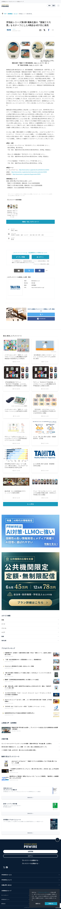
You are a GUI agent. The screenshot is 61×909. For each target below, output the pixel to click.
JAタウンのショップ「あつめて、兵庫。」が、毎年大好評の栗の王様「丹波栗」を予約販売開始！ (28, 700)
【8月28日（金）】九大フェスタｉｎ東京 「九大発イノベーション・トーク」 (25, 706)
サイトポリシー (4, 895)
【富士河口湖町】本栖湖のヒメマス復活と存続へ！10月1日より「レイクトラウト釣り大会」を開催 (28, 673)
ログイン (41, 257)
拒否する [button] (38, 903)
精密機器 (10, 13)
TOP (5, 13)
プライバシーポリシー (43, 892)
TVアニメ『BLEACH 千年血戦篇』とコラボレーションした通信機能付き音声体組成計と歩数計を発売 (44, 383)
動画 (3, 636)
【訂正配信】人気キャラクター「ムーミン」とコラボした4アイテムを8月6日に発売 (44, 356)
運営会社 (3, 903)
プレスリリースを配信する (30, 860)
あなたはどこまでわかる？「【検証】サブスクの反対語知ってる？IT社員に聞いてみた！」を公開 (34, 762)
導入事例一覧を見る (16, 731)
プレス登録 (21, 257)
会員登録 (30, 851)
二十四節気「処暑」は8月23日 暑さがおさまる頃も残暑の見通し (19, 750)
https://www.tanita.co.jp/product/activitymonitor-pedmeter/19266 (29, 172)
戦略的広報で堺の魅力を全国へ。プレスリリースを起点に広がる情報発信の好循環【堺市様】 (35, 728)
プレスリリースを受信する (30, 863)
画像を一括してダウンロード (30, 221)
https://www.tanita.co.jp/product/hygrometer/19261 (27, 174)
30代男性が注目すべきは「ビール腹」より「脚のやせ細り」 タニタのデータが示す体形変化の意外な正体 (16, 465)
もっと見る (30, 504)
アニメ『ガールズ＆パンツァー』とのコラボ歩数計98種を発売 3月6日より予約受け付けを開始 (44, 492)
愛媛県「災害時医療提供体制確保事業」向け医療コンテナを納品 (22, 679)
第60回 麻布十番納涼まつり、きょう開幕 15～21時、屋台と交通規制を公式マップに (24, 746)
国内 (49, 5)
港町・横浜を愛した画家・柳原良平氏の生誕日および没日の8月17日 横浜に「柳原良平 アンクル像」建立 (28, 687)
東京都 (12, 239)
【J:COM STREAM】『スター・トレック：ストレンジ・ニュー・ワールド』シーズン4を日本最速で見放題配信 (28, 693)
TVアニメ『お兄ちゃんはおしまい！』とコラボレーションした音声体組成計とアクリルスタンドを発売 (16, 438)
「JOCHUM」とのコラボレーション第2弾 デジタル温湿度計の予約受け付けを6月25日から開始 (44, 411)
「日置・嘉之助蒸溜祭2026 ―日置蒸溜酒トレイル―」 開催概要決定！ (24, 659)
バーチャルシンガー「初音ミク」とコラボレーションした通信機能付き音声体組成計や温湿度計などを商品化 (16, 356)
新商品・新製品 (14, 230)
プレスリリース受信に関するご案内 (41, 264)
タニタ (15, 13)
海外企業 (4, 640)
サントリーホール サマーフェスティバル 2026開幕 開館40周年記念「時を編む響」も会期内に (27, 743)
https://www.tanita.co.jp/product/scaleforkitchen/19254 (34, 170)
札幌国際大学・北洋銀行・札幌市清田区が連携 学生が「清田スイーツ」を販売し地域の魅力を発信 (28, 653)
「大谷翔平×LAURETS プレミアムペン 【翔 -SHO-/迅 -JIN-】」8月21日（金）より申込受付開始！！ (34, 769)
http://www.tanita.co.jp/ (38, 287)
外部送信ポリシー (5, 899)
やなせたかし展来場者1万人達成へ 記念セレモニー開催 (19, 666)
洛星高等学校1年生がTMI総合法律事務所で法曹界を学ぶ (19, 713)
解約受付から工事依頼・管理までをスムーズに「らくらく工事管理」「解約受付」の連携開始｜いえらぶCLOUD (34, 777)
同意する (51, 903)
